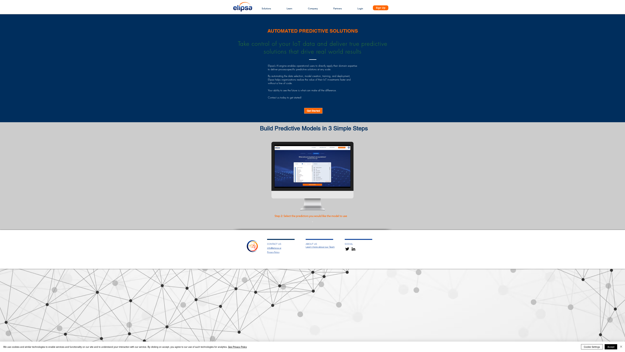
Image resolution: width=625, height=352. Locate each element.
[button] (266, 7)
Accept (610, 346)
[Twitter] (347, 248)
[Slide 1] (309, 221)
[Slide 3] (315, 221)
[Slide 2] (312, 221)
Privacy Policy (273, 252)
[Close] (621, 346)
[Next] (607, 182)
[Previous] (18, 182)
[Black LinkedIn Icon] (353, 248)
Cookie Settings (592, 346)
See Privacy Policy (237, 346)
